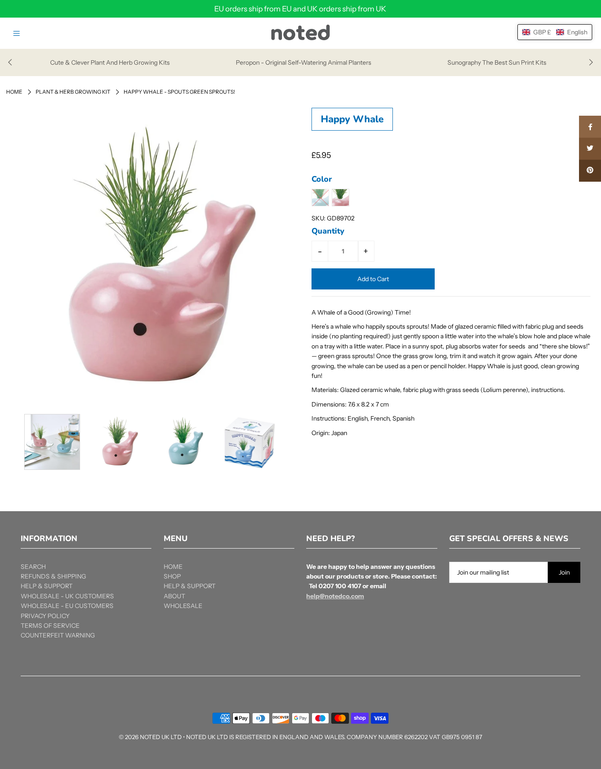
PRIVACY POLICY (45, 616)
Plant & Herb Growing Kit (73, 91)
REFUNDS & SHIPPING (53, 576)
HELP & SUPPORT (47, 586)
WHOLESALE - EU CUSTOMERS (67, 606)
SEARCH (33, 567)
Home (14, 91)
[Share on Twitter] (590, 149)
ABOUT (174, 596)
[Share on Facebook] (590, 127)
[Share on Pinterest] (590, 171)
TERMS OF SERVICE (50, 626)
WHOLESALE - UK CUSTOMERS (67, 596)
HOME (173, 567)
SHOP (172, 576)
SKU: (318, 218)
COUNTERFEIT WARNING (58, 635)
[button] (555, 32)
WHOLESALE (183, 606)
